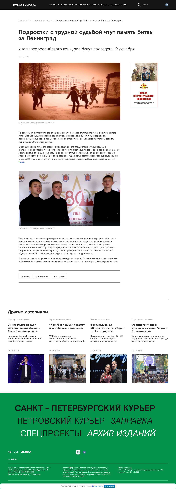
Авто (74, 5)
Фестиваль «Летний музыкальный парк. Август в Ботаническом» (149, 328)
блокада (25, 276)
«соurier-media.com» (40, 468)
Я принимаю (109, 486)
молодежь (59, 276)
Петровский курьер (61, 421)
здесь (21, 162)
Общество (65, 5)
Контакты (121, 5)
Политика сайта (97, 486)
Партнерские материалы (102, 5)
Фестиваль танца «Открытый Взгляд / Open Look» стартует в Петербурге (107, 328)
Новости (54, 5)
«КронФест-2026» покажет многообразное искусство (67, 326)
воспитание (42, 276)
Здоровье (82, 5)
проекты (50, 433)
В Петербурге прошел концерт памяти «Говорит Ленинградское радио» (24, 328)
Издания (12, 459)
